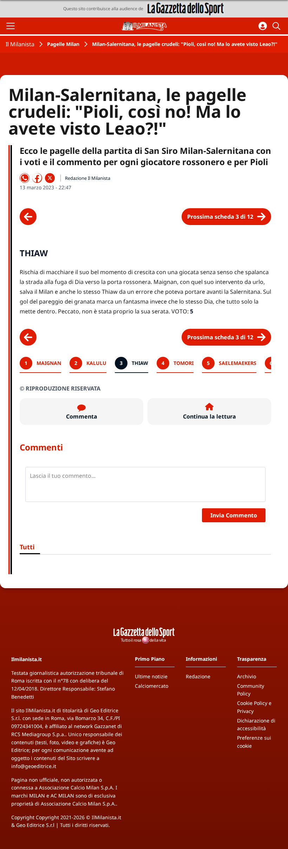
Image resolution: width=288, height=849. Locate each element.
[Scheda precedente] (28, 216)
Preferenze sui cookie (254, 741)
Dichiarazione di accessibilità (256, 724)
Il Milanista (20, 44)
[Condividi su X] (50, 178)
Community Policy (250, 689)
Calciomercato (151, 685)
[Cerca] (277, 26)
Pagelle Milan (63, 44)
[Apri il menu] (10, 26)
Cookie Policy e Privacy (254, 707)
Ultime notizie (151, 676)
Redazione (198, 676)
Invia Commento (233, 515)
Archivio (246, 676)
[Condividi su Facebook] (37, 178)
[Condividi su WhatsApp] (25, 178)
